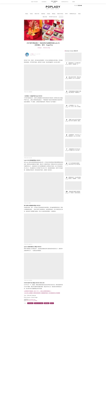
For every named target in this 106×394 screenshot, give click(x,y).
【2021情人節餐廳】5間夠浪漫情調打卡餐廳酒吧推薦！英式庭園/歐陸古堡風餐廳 (42, 293)
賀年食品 (47, 303)
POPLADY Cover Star (53, 16)
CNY (52, 303)
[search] (75, 5)
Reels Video (45, 16)
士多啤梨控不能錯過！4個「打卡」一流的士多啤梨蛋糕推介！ (37, 291)
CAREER (73, 1)
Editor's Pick (37, 13)
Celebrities (43, 13)
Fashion (31, 13)
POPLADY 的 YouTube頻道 (31, 300)
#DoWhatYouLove (73, 13)
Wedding (53, 13)
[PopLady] (53, 7)
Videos (79, 13)
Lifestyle (48, 13)
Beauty (26, 13)
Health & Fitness (60, 13)
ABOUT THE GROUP (34, 1)
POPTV (66, 13)
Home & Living (46, 47)
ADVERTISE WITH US (64, 1)
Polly (32, 54)
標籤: (25, 303)
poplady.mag (32, 299)
